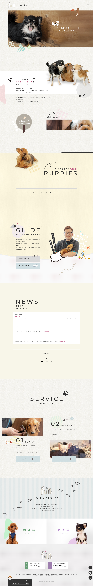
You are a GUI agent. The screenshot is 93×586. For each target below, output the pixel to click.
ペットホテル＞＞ (64, 459)
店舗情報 (36, 575)
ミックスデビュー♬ (19, 339)
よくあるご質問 (54, 574)
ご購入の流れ (47, 574)
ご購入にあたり (40, 574)
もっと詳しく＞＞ (24, 124)
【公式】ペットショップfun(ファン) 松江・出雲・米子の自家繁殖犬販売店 (41, 5)
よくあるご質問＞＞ (28, 266)
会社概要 (41, 575)
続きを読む (29, 321)
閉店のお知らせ (18, 317)
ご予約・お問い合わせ (49, 575)
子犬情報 (34, 574)
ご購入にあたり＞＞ (28, 258)
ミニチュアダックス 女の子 (21, 329)
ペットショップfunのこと (26, 574)
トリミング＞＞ (28, 459)
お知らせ (56, 575)
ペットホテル (73, 574)
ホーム (19, 574)
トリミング (67, 574)
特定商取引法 (61, 574)
